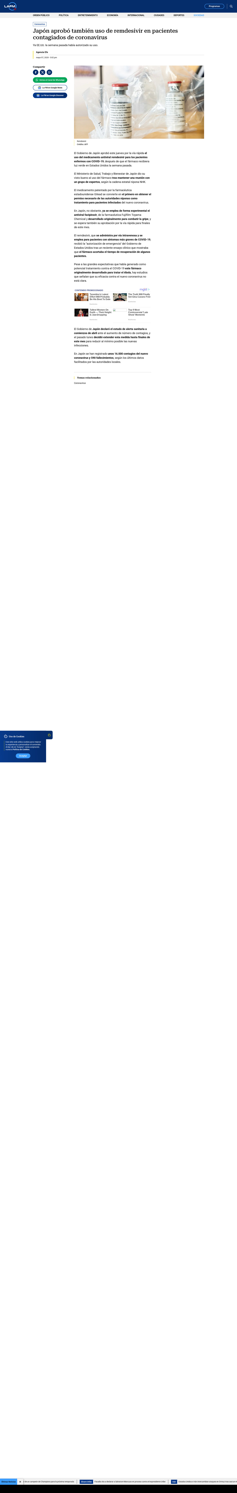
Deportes (179, 15)
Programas (214, 6)
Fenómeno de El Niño (226, 1482)
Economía (112, 15)
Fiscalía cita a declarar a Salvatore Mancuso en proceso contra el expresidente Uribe (92, 1482)
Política (64, 15)
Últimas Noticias (8, 1482)
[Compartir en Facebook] (35, 72)
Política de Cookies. (21, 749)
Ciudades (159, 15)
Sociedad (199, 15)
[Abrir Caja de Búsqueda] (231, 6)
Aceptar (23, 756)
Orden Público (41, 15)
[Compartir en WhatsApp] (49, 72)
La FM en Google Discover (52, 95)
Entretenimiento (88, 15)
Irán (137, 1482)
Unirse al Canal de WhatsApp (51, 80)
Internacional (136, 15)
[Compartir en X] (42, 72)
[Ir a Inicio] (10, 6)
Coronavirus (80, 383)
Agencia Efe (42, 52)
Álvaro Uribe (49, 1482)
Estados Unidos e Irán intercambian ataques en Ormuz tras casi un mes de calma (175, 1482)
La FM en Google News (52, 88)
